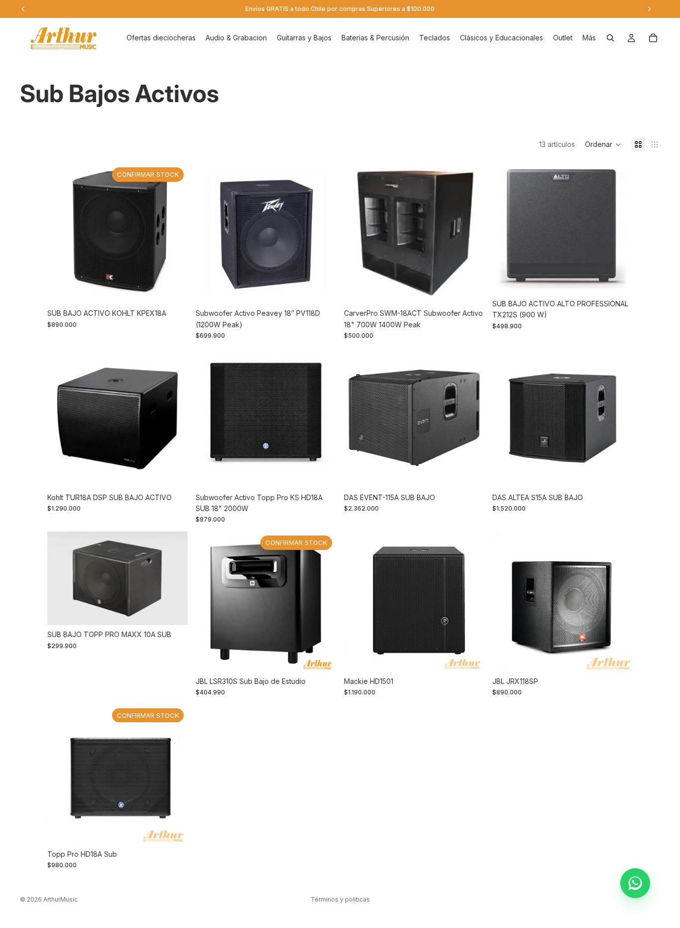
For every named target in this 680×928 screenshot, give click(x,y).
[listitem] (589, 37)
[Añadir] (321, 289)
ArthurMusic (60, 899)
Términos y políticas (340, 899)
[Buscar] (610, 38)
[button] (603, 144)
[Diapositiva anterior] (359, 234)
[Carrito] (653, 38)
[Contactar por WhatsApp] (635, 883)
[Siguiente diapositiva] (469, 234)
